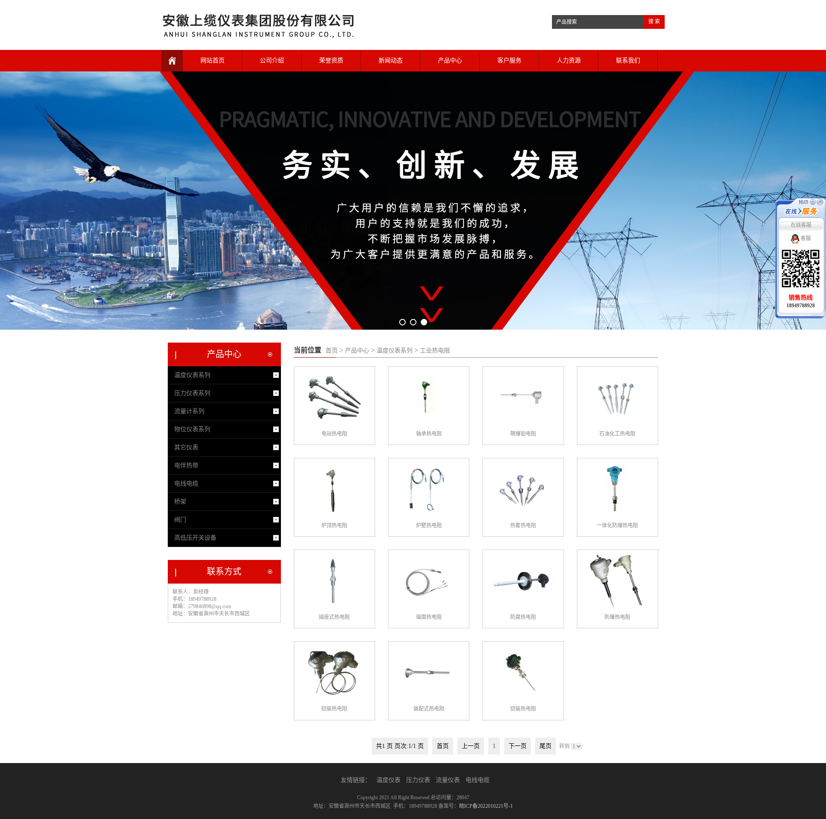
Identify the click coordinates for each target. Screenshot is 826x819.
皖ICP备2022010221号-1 (486, 806)
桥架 (180, 501)
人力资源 (569, 60)
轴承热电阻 (429, 434)
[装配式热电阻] (427, 673)
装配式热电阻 (428, 709)
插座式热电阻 (334, 617)
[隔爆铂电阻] (521, 398)
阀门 (180, 519)
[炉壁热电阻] (427, 489)
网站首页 (212, 60)
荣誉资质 (331, 60)
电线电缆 (186, 483)
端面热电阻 (429, 617)
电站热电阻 (334, 434)
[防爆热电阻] (616, 581)
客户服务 (509, 60)
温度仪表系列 (394, 350)
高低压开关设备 (195, 538)
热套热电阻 (523, 525)
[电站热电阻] (333, 398)
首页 (332, 350)
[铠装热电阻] (333, 673)
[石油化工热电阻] (616, 398)
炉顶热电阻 (334, 525)
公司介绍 (272, 60)
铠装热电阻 (334, 709)
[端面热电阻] (427, 581)
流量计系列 (189, 411)
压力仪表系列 (192, 393)
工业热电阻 (435, 350)
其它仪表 (186, 447)
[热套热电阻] (521, 489)
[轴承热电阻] (427, 398)
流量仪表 (448, 780)
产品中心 (450, 60)
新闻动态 (391, 60)
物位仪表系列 (192, 429)
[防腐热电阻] (521, 581)
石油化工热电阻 (617, 434)
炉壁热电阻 (429, 525)
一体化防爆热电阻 (617, 525)
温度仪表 (388, 780)
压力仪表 (418, 780)
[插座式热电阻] (333, 581)
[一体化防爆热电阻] (616, 489)
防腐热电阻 (523, 617)
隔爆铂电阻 (523, 434)
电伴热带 (186, 465)
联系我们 (628, 60)
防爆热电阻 (617, 617)
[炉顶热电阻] (333, 489)
